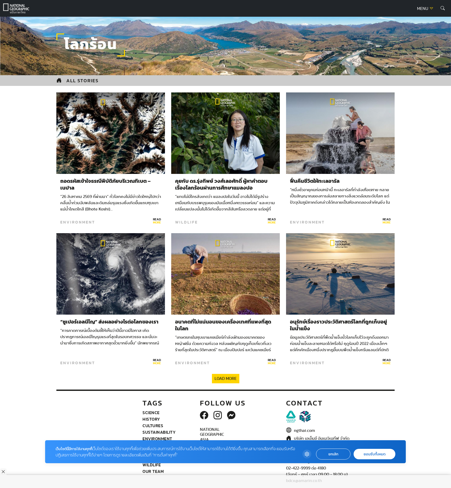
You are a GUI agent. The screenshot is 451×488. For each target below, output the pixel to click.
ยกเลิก (333, 454)
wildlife (186, 222)
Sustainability (159, 432)
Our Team (153, 471)
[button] (442, 8)
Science (151, 412)
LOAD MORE (226, 379)
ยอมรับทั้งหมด (374, 454)
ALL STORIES (82, 80)
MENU (423, 9)
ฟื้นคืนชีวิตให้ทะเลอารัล (315, 181)
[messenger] (231, 415)
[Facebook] (204, 415)
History (151, 419)
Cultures (153, 425)
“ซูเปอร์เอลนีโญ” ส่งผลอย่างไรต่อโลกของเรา (109, 322)
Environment (77, 222)
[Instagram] (217, 415)
